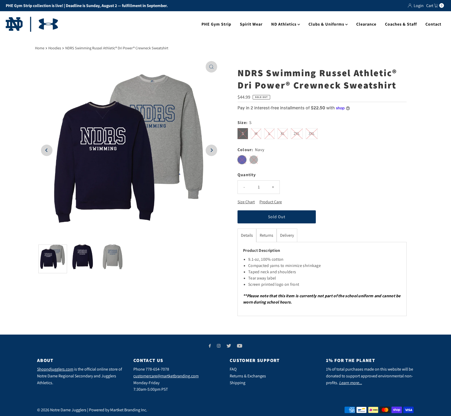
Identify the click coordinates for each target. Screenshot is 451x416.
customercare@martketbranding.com (166, 376)
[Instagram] (219, 345)
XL (283, 133)
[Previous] (46, 150)
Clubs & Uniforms (326, 24)
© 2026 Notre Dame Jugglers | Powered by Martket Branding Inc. (92, 410)
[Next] (211, 150)
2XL (297, 133)
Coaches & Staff (401, 24)
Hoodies (54, 47)
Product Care (270, 202)
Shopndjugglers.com (55, 369)
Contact (433, 24)
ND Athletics (284, 24)
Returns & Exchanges (248, 376)
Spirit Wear (251, 24)
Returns (266, 235)
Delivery (287, 235)
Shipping (237, 382)
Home (39, 47)
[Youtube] (239, 345)
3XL (311, 133)
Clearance (366, 24)
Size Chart (246, 202)
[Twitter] (229, 345)
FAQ (233, 369)
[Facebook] (210, 345)
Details (247, 235)
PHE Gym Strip (216, 24)
